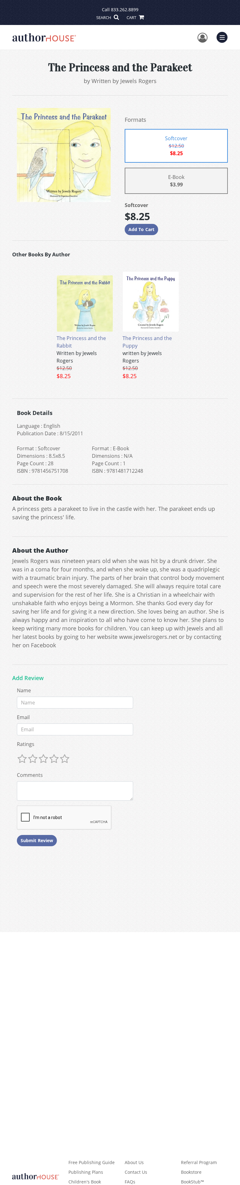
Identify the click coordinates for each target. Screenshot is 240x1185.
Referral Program (199, 1162)
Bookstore (191, 1172)
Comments (30, 775)
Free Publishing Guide (91, 1162)
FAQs (130, 1182)
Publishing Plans (85, 1172)
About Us (134, 1162)
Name (24, 690)
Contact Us (136, 1172)
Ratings (25, 744)
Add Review (28, 678)
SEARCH (104, 17)
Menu (224, 36)
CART (132, 17)
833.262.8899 (124, 9)
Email (23, 717)
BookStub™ (192, 1182)
